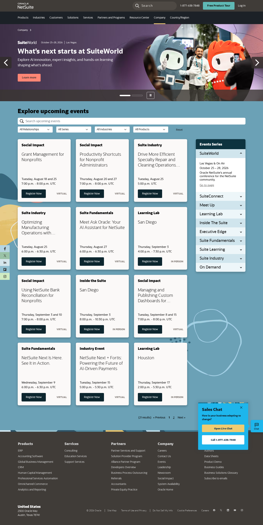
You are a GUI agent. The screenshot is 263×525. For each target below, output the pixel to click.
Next (181, 417)
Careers (162, 450)
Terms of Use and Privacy (134, 510)
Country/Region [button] (179, 17)
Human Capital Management (35, 473)
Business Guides (214, 467)
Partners (118, 443)
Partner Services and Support (128, 450)
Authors (209, 450)
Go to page (207, 185)
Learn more (31, 77)
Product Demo (213, 462)
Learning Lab (211, 214)
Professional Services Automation (38, 478)
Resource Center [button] (139, 17)
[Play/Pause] (150, 95)
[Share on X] (5, 255)
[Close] (241, 407)
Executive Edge (213, 232)
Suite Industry (212, 258)
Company (23, 30)
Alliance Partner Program (125, 462)
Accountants (118, 484)
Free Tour (221, 5)
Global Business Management (35, 462)
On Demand (210, 267)
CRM (21, 467)
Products (25, 443)
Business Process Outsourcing (129, 473)
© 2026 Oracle (94, 510)
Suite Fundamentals (217, 241)
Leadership (164, 467)
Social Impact (166, 478)
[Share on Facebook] (5, 248)
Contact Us (164, 456)
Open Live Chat (223, 428)
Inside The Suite (214, 223)
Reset (179, 130)
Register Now (36, 193)
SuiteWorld (209, 154)
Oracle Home (177, 489)
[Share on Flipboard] (5, 269)
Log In (241, 5)
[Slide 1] (125, 95)
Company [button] (159, 17)
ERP (20, 450)
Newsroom (164, 473)
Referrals (116, 478)
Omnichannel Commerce (33, 484)
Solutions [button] (73, 17)
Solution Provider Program (126, 456)
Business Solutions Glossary (221, 473)
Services (71, 443)
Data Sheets (211, 456)
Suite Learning (212, 250)
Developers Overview (123, 467)
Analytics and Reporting (32, 489)
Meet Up (207, 205)
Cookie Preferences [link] (187, 510)
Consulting (70, 450)
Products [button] (23, 17)
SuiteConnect (211, 196)
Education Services (75, 456)
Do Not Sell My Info (163, 510)
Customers (56, 17)
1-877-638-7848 (189, 5)
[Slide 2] (137, 95)
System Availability (178, 484)
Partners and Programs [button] (111, 17)
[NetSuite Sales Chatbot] (257, 426)
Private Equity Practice (124, 489)
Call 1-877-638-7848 (223, 439)
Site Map (111, 510)
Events (162, 462)
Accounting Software (30, 456)
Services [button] (88, 17)
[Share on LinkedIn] (5, 262)
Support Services (74, 462)
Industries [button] (39, 17)
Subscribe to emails (224, 478)
